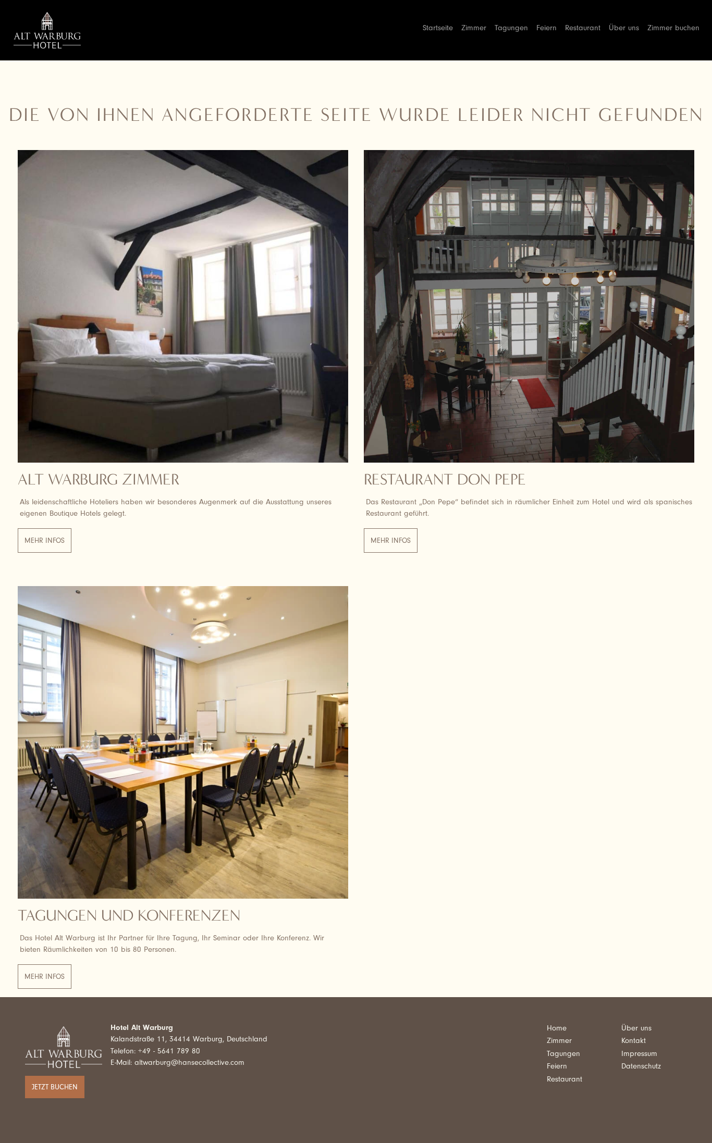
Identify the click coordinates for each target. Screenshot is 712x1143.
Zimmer (473, 27)
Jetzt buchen (55, 1087)
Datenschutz (641, 1066)
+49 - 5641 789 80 (169, 1051)
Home (557, 1028)
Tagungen (511, 27)
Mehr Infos (44, 540)
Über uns (624, 27)
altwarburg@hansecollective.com (189, 1062)
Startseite (438, 27)
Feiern (546, 27)
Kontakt (633, 1040)
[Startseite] (51, 30)
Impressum (639, 1053)
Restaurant (582, 27)
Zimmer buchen (673, 27)
